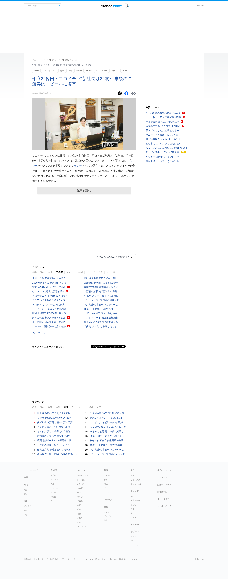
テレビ (106, 492)
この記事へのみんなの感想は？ (113, 257)
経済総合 (54, 475)
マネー (133, 509)
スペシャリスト (49, 71)
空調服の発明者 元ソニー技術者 (49, 287)
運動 (70, 71)
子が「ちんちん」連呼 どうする (162, 130)
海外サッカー (82, 475)
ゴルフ (80, 497)
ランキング (162, 477)
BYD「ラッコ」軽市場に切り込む (101, 300)
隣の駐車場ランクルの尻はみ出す (107, 417)
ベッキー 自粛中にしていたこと (162, 156)
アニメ (133, 537)
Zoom (36, 71)
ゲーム (133, 541)
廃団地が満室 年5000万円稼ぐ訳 (49, 313)
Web (52, 484)
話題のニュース (164, 484)
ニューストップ (38, 60)
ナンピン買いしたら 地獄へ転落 (54, 427)
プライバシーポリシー (71, 559)
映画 (106, 507)
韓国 (26, 510)
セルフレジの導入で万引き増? (48, 291)
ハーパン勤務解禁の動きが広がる (163, 113)
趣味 (62, 71)
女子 (100, 272)
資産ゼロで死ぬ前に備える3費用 (101, 282)
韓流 (106, 484)
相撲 (79, 514)
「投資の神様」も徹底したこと (100, 326)
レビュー (107, 512)
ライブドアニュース (111, 5)
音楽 (106, 480)
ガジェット (55, 488)
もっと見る (39, 332)
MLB (79, 492)
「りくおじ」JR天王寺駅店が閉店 (163, 117)
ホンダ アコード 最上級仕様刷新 (101, 317)
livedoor (200, 6)
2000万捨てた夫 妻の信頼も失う (49, 282)
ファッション (136, 484)
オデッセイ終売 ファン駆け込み (100, 313)
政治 (26, 494)
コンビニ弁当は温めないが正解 (106, 422)
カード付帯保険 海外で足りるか (49, 326)
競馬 (79, 509)
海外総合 (27, 506)
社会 (26, 490)
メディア (115, 71)
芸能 (80, 272)
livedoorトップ (41, 559)
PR (52, 501)
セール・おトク (164, 506)
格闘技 (80, 505)
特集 (106, 520)
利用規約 (54, 559)
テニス (80, 501)
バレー (80, 522)
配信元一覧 (162, 492)
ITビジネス (55, 492)
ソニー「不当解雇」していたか (162, 134)
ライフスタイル (137, 480)
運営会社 (28, 559)
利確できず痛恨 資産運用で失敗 (106, 440)
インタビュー (101, 71)
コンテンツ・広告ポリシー (95, 559)
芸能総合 (107, 475)
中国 (26, 515)
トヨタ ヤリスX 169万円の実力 (48, 304)
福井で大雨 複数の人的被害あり (162, 121)
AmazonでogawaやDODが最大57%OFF (167, 148)
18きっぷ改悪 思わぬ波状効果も (107, 431)
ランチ (89, 71)
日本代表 (81, 480)
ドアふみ (127, 6)
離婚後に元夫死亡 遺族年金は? (53, 436)
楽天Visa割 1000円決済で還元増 (101, 322)
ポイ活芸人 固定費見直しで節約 (49, 322)
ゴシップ (90, 272)
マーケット (55, 480)
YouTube (135, 524)
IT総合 (53, 497)
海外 (50, 272)
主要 (34, 272)
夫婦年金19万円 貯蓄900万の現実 (50, 295)
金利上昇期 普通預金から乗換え (49, 278)
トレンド (110, 272)
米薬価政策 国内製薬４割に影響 (100, 291)
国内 (42, 272)
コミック (134, 545)
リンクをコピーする (133, 93)
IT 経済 (59, 272)
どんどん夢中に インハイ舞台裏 (162, 152)
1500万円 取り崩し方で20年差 (100, 309)
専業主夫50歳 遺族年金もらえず (101, 287)
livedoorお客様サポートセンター (124, 559)
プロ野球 (81, 488)
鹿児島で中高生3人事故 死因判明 (163, 126)
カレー (79, 71)
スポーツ (70, 272)
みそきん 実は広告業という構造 (54, 431)
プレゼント (108, 516)
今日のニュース (164, 470)
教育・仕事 (135, 500)
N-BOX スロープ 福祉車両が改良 (101, 295)
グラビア (107, 488)
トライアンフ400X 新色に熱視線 (49, 309)
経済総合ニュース (69, 60)
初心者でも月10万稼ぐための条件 (55, 417)
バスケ (80, 518)
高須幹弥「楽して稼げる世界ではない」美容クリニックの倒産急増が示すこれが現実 (81, 454)
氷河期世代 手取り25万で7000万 (101, 304)
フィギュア (81, 526)
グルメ (133, 517)
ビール (126, 71)
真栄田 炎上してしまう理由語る (162, 161)
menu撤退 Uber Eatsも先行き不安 (108, 427)
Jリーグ (80, 484)
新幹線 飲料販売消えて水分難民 (100, 278)
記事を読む (84, 190)
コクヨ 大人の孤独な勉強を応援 (49, 300)
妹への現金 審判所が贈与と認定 (49, 317)
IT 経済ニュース (53, 60)
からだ (133, 505)
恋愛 (132, 475)
